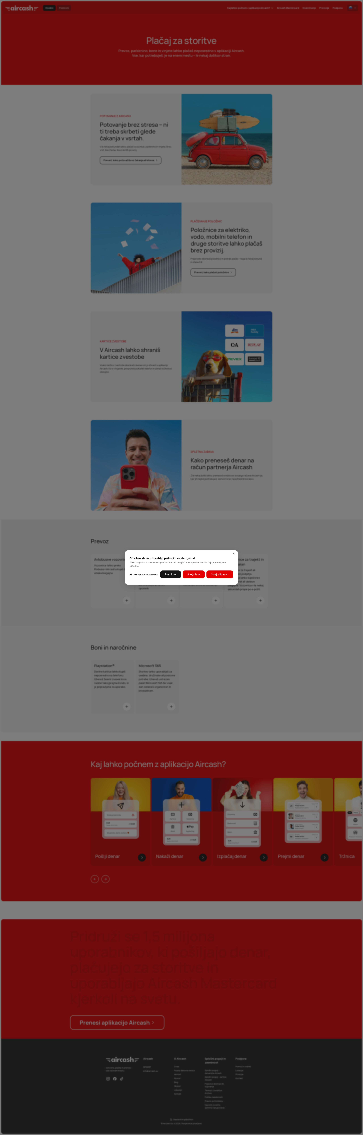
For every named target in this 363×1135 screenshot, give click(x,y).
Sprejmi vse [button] (193, 574)
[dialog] (181, 567)
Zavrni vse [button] (170, 574)
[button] (144, 574)
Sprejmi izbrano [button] (219, 574)
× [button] (233, 554)
